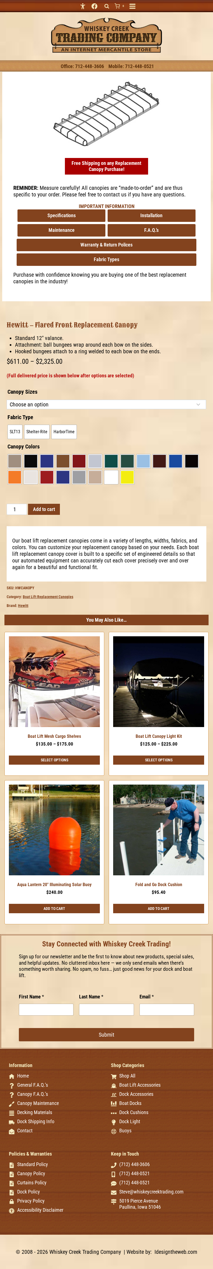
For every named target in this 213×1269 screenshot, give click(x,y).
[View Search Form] (107, 6)
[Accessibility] (83, 6)
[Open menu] (132, 6)
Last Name (91, 997)
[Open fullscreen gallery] (160, 143)
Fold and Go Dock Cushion (158, 884)
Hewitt (23, 605)
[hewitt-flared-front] (107, 114)
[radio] (15, 432)
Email (147, 997)
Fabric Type (20, 417)
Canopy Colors (23, 446)
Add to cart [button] (54, 908)
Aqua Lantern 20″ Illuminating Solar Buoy (54, 884)
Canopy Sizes (22, 391)
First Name (31, 997)
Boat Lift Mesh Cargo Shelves (54, 736)
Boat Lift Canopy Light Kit (159, 736)
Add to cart (44, 509)
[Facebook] (94, 6)
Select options (54, 760)
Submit (106, 1034)
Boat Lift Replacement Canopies (48, 597)
